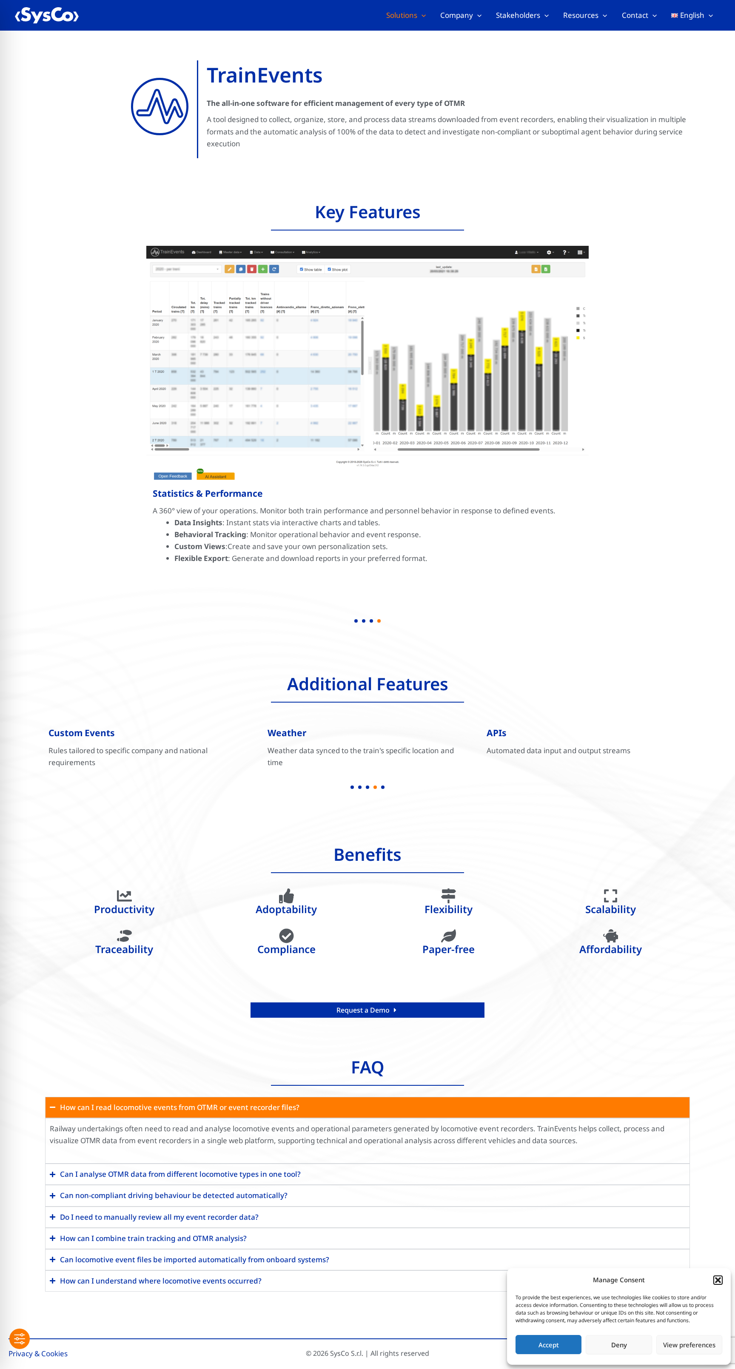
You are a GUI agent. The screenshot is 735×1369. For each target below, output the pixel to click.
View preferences (689, 1345)
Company (456, 15)
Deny (619, 1345)
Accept (548, 1345)
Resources (580, 15)
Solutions (401, 15)
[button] (718, 1280)
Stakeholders (518, 15)
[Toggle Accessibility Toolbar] (20, 1339)
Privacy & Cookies (38, 1353)
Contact (635, 15)
